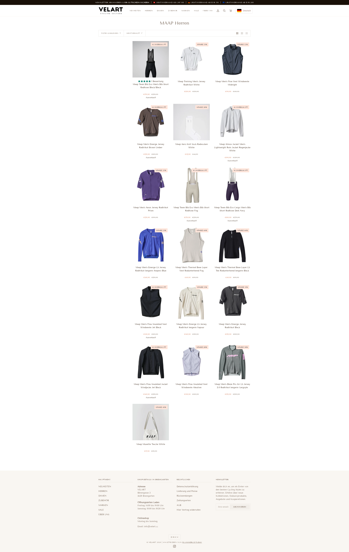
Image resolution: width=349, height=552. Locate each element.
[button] (144, 81)
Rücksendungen (184, 496)
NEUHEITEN (104, 486)
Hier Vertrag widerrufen (189, 510)
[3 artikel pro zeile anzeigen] (242, 33)
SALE (101, 510)
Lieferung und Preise (187, 491)
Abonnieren (239, 507)
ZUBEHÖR (103, 500)
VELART (152, 542)
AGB (179, 505)
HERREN (102, 491)
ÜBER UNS (103, 514)
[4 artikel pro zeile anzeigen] (247, 33)
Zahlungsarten (184, 500)
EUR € (173, 537)
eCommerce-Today (192, 542)
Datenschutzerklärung (187, 486)
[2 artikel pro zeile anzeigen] (237, 33)
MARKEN (103, 505)
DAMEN (102, 496)
